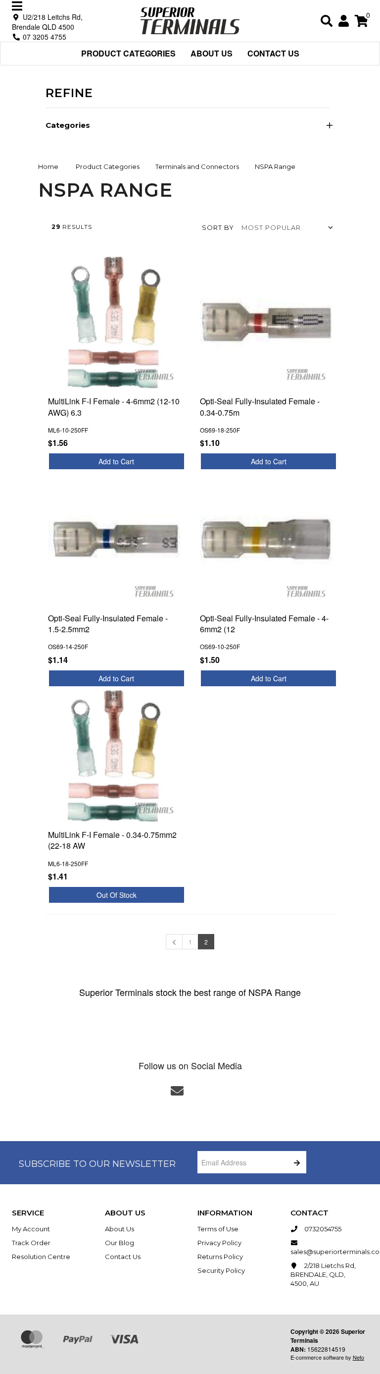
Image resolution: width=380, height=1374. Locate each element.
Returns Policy (220, 1257)
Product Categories (128, 53)
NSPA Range (275, 166)
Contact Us (273, 53)
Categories (68, 125)
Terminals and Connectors (197, 166)
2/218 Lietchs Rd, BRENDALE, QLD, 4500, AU (323, 1274)
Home (48, 166)
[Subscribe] (295, 1162)
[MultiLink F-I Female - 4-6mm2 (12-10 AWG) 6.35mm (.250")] (114, 322)
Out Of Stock (116, 895)
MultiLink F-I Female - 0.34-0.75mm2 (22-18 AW (112, 840)
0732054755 (322, 1229)
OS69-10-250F (220, 646)
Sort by (218, 227)
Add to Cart (116, 461)
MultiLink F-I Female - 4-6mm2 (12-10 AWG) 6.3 (114, 406)
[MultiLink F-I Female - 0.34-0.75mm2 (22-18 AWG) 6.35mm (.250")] (114, 756)
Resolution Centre (41, 1257)
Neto (358, 1357)
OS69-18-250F (220, 430)
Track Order (31, 1243)
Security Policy (221, 1270)
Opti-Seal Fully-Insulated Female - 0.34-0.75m (260, 406)
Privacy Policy (219, 1243)
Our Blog (119, 1243)
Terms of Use (217, 1229)
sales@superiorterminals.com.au (329, 1252)
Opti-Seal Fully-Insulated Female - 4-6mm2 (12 (264, 623)
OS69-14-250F (68, 646)
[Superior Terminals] (190, 19)
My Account (31, 1229)
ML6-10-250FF (68, 430)
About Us (211, 53)
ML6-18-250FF (68, 863)
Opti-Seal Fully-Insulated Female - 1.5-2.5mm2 (108, 623)
